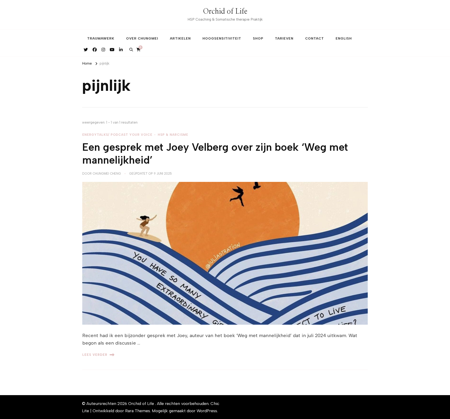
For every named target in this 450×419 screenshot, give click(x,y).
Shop (258, 38)
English (344, 38)
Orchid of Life (225, 11)
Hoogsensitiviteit (221, 38)
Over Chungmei (142, 38)
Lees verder (94, 355)
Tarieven (284, 38)
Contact (314, 38)
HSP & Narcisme (173, 134)
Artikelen (180, 38)
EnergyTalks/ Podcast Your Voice (117, 134)
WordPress (207, 410)
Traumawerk (100, 38)
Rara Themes (137, 410)
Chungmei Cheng (107, 173)
